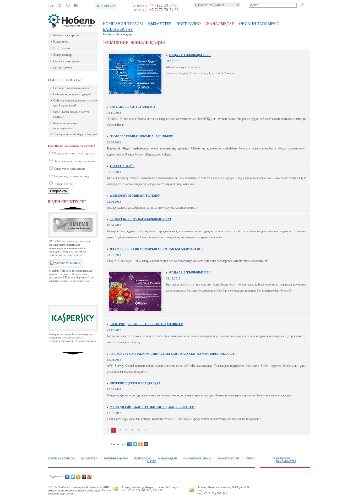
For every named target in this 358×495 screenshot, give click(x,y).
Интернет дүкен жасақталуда (135, 383)
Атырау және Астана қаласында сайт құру (74, 490)
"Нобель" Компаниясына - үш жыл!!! (141, 136)
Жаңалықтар (220, 23)
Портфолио (188, 23)
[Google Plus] (89, 476)
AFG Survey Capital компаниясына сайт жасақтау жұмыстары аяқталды (173, 353)
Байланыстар (118, 29)
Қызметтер (159, 23)
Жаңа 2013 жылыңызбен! (190, 272)
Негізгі (107, 34)
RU (68, 5)
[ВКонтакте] (129, 444)
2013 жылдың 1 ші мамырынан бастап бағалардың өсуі (157, 248)
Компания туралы (123, 23)
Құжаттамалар (228, 458)
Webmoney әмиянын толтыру (135, 195)
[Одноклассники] (140, 444)
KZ (59, 5)
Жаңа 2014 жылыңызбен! (190, 55)
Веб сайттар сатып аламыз (132, 106)
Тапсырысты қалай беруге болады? (75, 134)
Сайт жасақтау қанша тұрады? (72, 94)
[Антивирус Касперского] (73, 330)
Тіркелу (109, 5)
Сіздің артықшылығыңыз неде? (72, 87)
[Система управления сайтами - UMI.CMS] (73, 237)
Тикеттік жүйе (122, 166)
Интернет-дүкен (116, 458)
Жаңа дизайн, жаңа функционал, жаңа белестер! (152, 406)
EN (76, 5)
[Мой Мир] (146, 444)
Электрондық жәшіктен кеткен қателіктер (146, 324)
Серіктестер (281, 458)
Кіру (100, 5)
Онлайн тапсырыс (259, 23)
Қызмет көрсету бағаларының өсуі (140, 219)
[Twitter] (135, 444)
